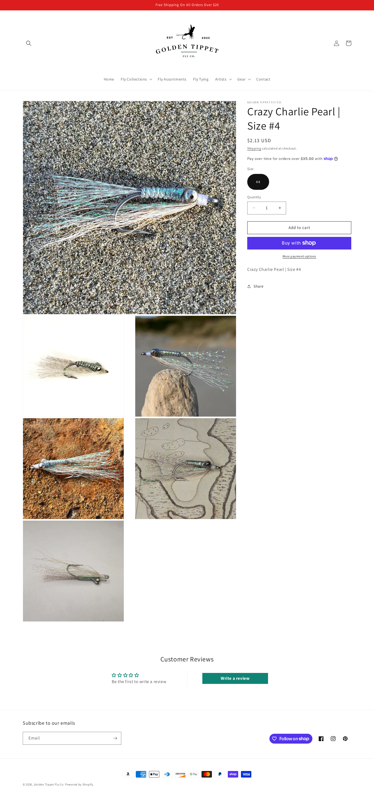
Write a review (235, 678)
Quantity (254, 197)
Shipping (254, 148)
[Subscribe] (115, 738)
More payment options (299, 256)
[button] (29, 43)
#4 (258, 181)
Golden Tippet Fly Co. (49, 784)
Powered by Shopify (79, 784)
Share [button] (259, 285)
